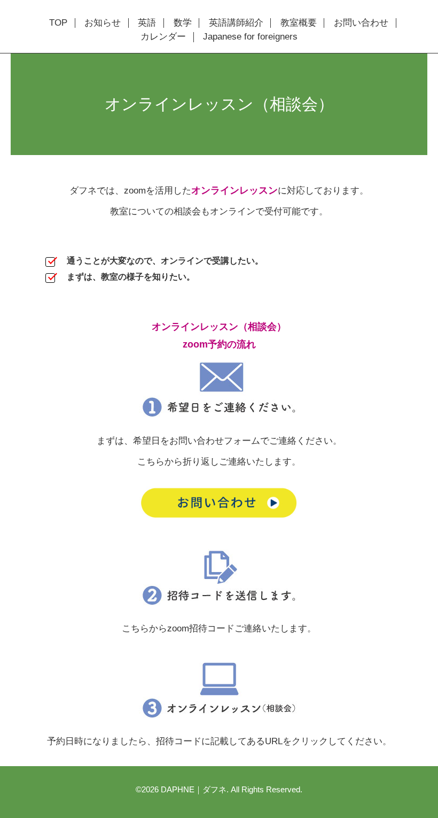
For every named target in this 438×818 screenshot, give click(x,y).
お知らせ (102, 23)
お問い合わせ (361, 23)
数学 (183, 23)
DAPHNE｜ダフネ (193, 789)
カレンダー (163, 37)
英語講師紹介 (236, 23)
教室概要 (298, 23)
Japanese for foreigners (250, 37)
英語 (147, 23)
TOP (58, 23)
